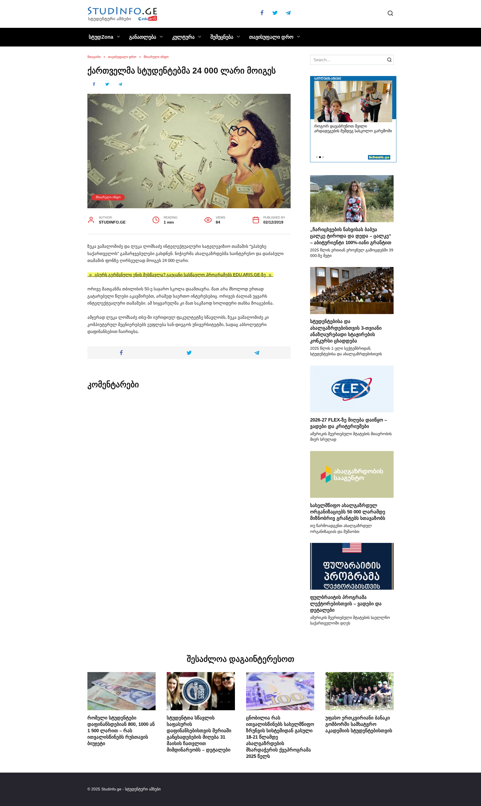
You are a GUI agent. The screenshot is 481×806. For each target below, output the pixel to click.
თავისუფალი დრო (271, 37)
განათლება (142, 37)
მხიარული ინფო (108, 197)
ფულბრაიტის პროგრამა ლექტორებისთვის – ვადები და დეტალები (346, 603)
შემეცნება (221, 37)
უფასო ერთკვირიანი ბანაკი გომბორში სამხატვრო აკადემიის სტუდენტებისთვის (358, 724)
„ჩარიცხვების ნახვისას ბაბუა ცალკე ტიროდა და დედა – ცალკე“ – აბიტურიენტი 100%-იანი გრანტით (350, 236)
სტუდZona (101, 37)
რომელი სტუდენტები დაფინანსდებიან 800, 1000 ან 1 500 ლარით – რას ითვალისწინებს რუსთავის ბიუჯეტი (121, 730)
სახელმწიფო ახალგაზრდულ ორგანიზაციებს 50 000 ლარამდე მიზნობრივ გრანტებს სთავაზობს (347, 511)
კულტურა (183, 37)
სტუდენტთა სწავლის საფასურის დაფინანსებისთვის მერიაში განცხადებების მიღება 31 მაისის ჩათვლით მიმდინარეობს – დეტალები (199, 733)
